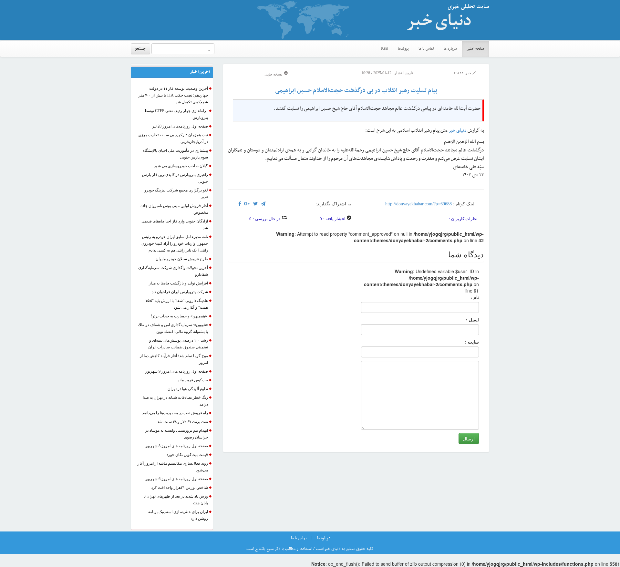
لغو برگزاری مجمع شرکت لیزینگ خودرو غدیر (176, 193)
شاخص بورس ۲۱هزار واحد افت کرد (179, 487)
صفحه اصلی (475, 49)
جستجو (140, 49)
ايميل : (464, 319)
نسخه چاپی (273, 74)
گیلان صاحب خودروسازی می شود (181, 166)
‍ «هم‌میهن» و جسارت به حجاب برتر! (179, 316)
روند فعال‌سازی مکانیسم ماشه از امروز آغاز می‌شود (173, 466)
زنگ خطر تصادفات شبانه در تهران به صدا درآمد (175, 401)
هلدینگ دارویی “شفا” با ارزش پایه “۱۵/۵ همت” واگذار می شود (176, 304)
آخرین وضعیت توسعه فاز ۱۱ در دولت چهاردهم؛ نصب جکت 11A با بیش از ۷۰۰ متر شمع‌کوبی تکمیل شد (173, 95)
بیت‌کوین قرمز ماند (193, 380)
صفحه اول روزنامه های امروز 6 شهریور (176, 479)
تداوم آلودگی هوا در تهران (188, 389)
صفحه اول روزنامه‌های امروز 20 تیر (180, 126)
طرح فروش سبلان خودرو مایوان (182, 259)
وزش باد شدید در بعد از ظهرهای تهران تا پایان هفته (175, 499)
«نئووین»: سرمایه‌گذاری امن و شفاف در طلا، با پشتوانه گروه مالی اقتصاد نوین (173, 328)
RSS (384, 49)
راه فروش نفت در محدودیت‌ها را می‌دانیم (175, 413)
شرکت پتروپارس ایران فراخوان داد (180, 292)
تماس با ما (426, 49)
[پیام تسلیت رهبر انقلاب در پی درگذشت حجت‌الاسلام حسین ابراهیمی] (247, 203)
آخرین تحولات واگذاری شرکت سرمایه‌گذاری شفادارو (173, 271)
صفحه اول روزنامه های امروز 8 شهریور (176, 446)
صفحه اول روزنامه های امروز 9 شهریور (176, 371)
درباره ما (450, 49)
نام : (465, 297)
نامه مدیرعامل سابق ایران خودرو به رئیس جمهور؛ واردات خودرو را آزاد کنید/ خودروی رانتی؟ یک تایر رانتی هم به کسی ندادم (174, 243)
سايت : (465, 341)
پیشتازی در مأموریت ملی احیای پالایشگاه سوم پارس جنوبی (175, 154)
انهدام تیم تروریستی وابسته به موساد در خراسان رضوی (176, 433)
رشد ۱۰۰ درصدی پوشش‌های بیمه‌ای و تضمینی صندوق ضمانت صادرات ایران (178, 343)
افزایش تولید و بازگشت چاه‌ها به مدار (178, 283)
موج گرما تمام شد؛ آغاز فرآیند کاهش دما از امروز (174, 359)
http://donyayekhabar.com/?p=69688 (418, 203)
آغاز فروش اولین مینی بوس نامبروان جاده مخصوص (174, 209)
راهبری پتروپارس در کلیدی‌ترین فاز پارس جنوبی (175, 178)
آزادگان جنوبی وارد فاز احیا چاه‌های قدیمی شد (174, 224)
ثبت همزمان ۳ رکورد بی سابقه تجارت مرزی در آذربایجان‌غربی (173, 138)
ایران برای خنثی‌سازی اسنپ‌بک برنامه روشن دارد (178, 515)
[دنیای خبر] (445, 20)
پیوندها (403, 49)
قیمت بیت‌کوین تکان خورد (187, 454)
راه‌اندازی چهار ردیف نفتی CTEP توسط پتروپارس (176, 114)
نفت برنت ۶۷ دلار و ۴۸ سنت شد (182, 421)
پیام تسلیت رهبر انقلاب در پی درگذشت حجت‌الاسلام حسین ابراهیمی (356, 91)
